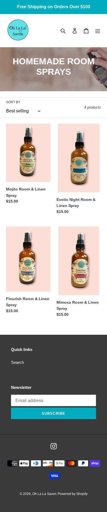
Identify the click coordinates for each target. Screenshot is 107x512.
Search (17, 362)
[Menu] (97, 31)
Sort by (13, 102)
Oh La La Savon (44, 494)
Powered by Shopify (73, 494)
